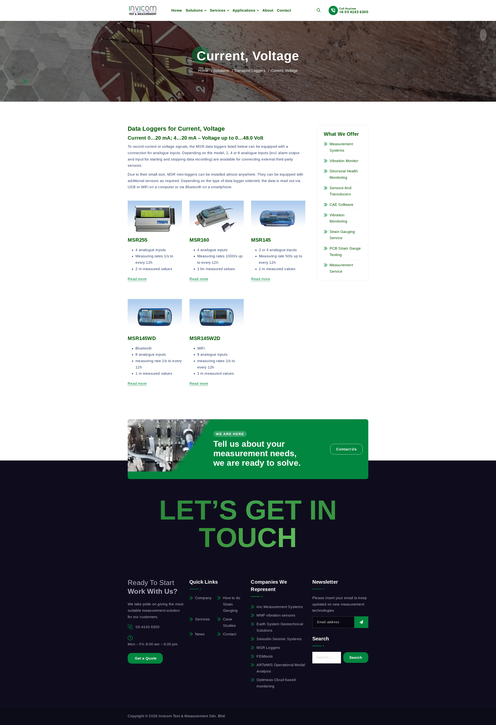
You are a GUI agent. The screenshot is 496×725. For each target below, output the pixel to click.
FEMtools (265, 656)
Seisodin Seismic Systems (279, 639)
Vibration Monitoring (338, 218)
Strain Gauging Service (342, 235)
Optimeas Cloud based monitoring (276, 683)
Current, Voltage (284, 71)
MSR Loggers (268, 648)
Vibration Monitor (344, 161)
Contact (284, 10)
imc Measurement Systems (280, 607)
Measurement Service (341, 268)
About (267, 10)
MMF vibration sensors (276, 615)
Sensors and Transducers (340, 191)
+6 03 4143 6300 (353, 12)
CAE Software (341, 205)
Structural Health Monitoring (344, 174)
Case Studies (229, 622)
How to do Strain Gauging (231, 604)
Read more (137, 279)
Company (203, 598)
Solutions (194, 10)
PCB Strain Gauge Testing (345, 251)
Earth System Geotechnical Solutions (280, 627)
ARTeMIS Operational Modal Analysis (281, 668)
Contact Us (346, 449)
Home (176, 10)
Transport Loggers (249, 71)
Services (218, 10)
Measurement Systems (341, 147)
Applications (243, 10)
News (200, 634)
